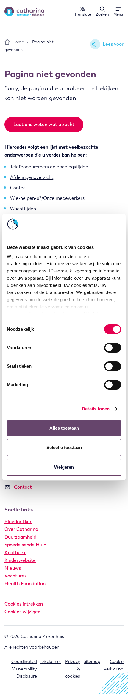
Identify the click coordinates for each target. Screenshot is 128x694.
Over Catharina (21, 529)
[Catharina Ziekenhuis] (24, 11)
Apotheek (15, 552)
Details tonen (96, 408)
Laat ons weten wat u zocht (43, 124)
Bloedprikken (18, 521)
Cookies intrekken (23, 604)
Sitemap (92, 661)
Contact (18, 188)
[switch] (112, 348)
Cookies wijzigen (22, 612)
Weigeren (64, 467)
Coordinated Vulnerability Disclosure (24, 669)
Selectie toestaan (64, 447)
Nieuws (12, 568)
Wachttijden (23, 209)
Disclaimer (50, 661)
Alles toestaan (64, 428)
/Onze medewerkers (63, 198)
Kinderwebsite (20, 560)
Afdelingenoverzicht (31, 177)
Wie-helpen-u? (25, 198)
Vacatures (15, 576)
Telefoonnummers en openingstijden (49, 167)
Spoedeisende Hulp (25, 545)
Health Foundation (25, 583)
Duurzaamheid (20, 537)
